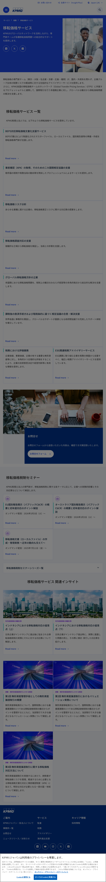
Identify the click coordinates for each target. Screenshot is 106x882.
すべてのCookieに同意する (45, 877)
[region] (53, 867)
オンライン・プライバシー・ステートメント (51, 872)
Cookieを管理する (23, 877)
